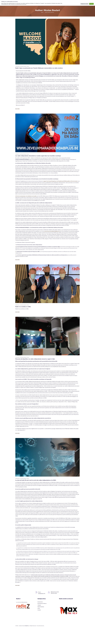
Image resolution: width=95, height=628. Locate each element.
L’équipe (39, 605)
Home (42, 12)
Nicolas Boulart (23, 66)
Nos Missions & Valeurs (42, 603)
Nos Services (40, 601)
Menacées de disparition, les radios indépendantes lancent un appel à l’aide (35, 359)
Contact (39, 610)
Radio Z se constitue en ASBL (23, 306)
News (28, 66)
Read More (17, 108)
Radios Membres (41, 606)
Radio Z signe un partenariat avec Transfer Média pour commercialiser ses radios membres (39, 68)
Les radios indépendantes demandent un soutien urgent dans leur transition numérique (38, 156)
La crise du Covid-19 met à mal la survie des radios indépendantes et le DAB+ (35, 480)
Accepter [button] (91, 3)
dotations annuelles (32, 196)
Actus (39, 608)
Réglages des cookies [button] (84, 3)
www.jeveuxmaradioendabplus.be (52, 231)
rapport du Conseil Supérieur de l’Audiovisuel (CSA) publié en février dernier (60, 181)
